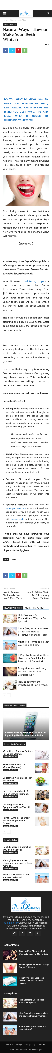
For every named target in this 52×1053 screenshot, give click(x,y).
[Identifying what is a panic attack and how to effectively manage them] (10, 631)
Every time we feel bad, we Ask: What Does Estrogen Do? (32, 672)
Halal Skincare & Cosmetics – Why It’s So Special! (32, 618)
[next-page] (9, 695)
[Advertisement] (26, 4)
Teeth (13, 559)
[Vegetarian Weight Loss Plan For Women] (42, 781)
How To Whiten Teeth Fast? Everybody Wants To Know (38, 595)
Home (5, 20)
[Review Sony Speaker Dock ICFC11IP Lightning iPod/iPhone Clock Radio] (26, 725)
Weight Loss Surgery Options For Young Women (18, 752)
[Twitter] (12, 50)
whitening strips (34, 281)
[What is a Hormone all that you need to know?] (10, 645)
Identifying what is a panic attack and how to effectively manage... (17, 863)
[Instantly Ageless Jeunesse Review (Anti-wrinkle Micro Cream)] (10, 981)
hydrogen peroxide (16, 508)
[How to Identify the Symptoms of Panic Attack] (10, 685)
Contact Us (42, 1045)
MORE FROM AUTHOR (34, 608)
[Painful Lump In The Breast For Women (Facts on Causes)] (42, 821)
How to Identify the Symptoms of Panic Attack (33, 683)
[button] (4, 13)
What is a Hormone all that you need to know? (33, 643)
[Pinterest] (18, 50)
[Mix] (30, 933)
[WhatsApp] (24, 50)
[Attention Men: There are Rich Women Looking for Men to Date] (10, 955)
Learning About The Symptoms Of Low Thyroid (16, 806)
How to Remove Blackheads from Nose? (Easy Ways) (12, 595)
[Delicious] (14, 933)
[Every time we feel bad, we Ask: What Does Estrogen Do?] (10, 671)
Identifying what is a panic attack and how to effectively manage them (33, 632)
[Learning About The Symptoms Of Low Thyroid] (42, 808)
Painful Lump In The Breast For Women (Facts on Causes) (16, 821)
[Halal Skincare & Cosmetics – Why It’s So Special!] (10, 618)
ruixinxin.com (11, 922)
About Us (9, 1045)
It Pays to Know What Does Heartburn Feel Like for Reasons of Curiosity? (33, 658)
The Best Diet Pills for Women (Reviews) (14, 766)
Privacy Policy (30, 1045)
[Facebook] (5, 50)
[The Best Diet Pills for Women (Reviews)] (42, 768)
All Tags (19, 1045)
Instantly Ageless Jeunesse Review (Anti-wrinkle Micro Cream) (31, 981)
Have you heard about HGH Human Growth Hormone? (16, 792)
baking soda (17, 519)
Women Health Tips (18, 20)
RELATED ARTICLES (13, 608)
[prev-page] (4, 695)
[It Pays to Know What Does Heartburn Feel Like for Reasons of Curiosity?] (10, 658)
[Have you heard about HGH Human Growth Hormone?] (42, 795)
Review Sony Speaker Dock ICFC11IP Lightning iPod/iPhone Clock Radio (25, 734)
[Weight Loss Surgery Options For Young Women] (42, 755)
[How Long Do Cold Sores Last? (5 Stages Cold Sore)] (10, 968)
